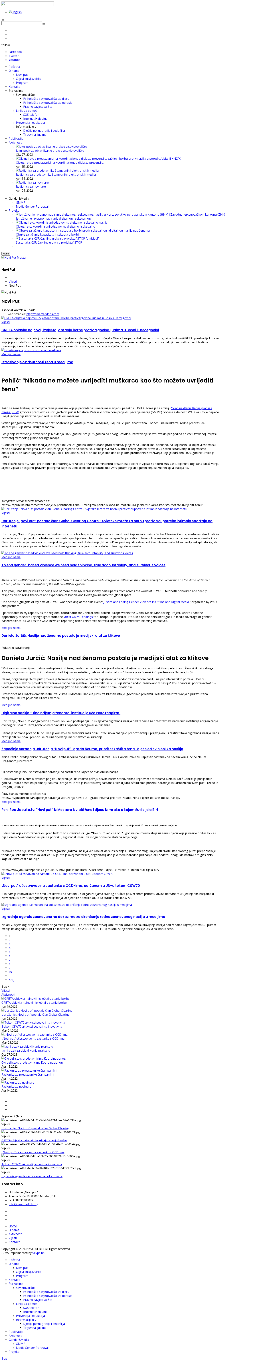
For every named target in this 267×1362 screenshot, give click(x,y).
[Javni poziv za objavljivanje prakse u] (27, 1047)
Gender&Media (19, 1340)
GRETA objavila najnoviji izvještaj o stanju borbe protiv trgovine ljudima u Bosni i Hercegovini (80, 330)
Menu (6, 253)
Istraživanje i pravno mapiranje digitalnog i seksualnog (53, 218)
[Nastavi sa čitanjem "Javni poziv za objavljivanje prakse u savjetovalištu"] (51, 147)
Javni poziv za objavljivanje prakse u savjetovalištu (50, 151)
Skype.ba (38, 1253)
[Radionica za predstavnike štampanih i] (28, 1070)
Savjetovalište (25, 1288)
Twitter (14, 56)
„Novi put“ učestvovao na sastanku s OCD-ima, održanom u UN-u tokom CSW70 (70, 885)
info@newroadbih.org (24, 1204)
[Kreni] (43, 24)
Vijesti (13, 282)
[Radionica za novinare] (17, 1082)
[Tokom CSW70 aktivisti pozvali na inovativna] (33, 1023)
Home (13, 1226)
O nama (14, 1230)
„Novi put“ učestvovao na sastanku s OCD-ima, (33, 1039)
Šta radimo (16, 1284)
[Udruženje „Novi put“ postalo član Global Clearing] (36, 1011)
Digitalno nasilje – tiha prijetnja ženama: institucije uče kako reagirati (60, 713)
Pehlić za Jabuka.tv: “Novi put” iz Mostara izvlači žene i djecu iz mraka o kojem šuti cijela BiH (79, 809)
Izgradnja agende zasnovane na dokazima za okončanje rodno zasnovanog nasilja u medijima (83, 916)
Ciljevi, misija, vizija (28, 1272)
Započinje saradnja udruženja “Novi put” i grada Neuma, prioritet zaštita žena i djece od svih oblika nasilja (92, 748)
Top (4, 1359)
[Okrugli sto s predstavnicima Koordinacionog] (33, 1059)
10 (10, 972)
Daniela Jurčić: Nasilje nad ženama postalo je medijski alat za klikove (60, 635)
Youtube (14, 60)
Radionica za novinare (31, 187)
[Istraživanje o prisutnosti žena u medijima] (31, 350)
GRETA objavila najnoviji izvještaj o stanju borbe (34, 1003)
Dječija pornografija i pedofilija (44, 1324)
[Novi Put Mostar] (14, 258)
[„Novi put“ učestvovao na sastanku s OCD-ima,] (34, 1035)
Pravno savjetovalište (37, 1300)
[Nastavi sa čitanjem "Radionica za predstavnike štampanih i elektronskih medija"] (57, 171)
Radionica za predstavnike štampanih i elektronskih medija (56, 175)
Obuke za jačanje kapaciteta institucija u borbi (47, 234)
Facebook (15, 52)
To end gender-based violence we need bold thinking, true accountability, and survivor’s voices (83, 565)
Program (22, 1276)
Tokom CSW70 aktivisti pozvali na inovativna (31, 1027)
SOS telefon (31, 1308)
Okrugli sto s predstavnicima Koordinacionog (32, 1062)
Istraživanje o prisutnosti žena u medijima (37, 362)
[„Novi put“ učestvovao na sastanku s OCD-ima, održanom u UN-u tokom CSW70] (57, 874)
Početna (14, 1260)
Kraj (11, 980)
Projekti (14, 1352)
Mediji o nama (11, 354)
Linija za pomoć (26, 1304)
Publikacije (16, 1332)
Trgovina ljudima (34, 1328)
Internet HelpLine (35, 1312)
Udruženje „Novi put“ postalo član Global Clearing (35, 1015)
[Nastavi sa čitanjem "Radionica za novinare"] (32, 183)
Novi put (22, 1268)
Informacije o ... (26, 1320)
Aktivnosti (8, 995)
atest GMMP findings (79, 617)
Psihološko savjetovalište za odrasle (47, 1296)
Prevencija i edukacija (30, 1316)
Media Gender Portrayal (32, 1348)
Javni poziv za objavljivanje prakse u (25, 1051)
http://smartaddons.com (42, 314)
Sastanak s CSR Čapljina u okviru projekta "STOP (49, 242)
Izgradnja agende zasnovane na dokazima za (31, 1176)
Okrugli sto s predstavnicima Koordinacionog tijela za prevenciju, (60, 163)
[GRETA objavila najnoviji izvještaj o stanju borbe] (35, 999)
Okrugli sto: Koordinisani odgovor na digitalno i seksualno (55, 226)
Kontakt (14, 1242)
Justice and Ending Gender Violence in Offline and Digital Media (146, 602)
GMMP (20, 1344)
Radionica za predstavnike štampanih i (27, 1074)
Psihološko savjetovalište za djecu (46, 1292)
